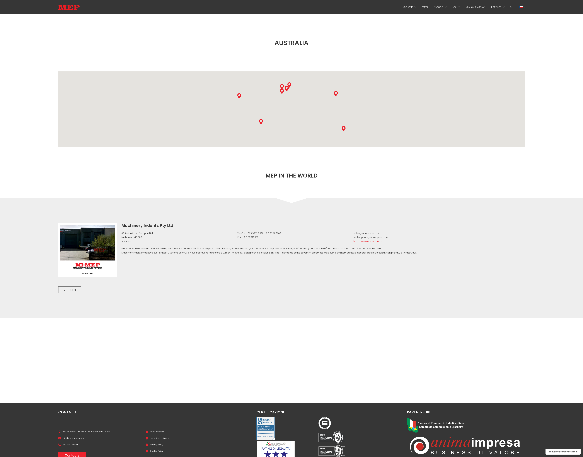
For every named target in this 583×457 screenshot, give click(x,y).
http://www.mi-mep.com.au (368, 241)
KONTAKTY (496, 7)
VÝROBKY (439, 7)
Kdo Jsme (408, 7)
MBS (454, 7)
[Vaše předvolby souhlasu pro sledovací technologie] (563, 452)
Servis (425, 7)
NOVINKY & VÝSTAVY (475, 7)
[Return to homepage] (69, 7)
